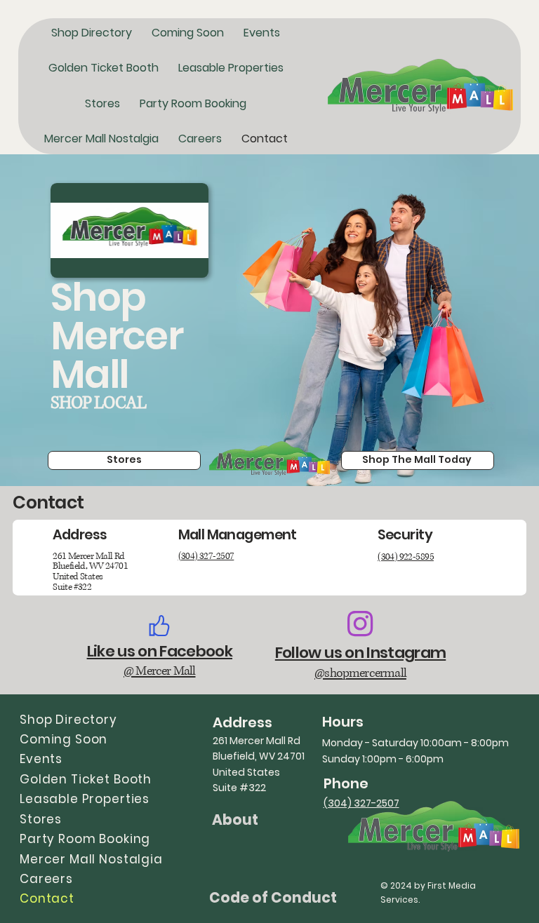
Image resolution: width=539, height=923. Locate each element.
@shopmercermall (360, 673)
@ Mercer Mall (159, 671)
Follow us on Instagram (360, 652)
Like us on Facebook (159, 651)
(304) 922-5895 (406, 557)
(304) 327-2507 (206, 556)
